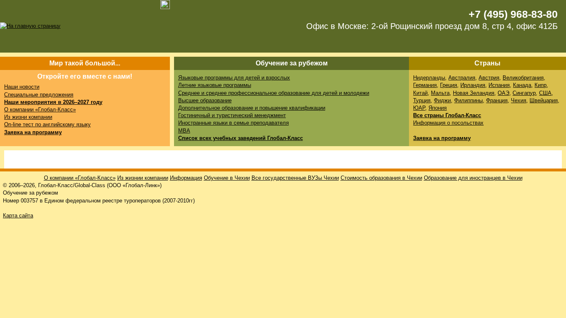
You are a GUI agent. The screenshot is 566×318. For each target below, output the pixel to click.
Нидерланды (429, 78)
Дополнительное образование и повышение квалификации (251, 108)
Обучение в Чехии (227, 178)
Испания (499, 85)
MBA (184, 131)
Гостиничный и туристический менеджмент (232, 115)
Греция (448, 85)
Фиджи (442, 100)
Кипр (541, 85)
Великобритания (523, 78)
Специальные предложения (38, 95)
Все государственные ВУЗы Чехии (295, 178)
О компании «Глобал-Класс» (40, 109)
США (545, 93)
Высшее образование (205, 100)
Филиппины (468, 100)
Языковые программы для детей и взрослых (234, 78)
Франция (497, 100)
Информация (186, 178)
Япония (437, 108)
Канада (522, 85)
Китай (420, 93)
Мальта (440, 93)
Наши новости (21, 87)
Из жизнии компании (142, 178)
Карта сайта (18, 215)
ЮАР (419, 108)
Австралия (461, 78)
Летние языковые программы (214, 85)
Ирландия (472, 85)
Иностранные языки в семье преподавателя (233, 123)
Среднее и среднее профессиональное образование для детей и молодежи (273, 93)
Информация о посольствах (448, 123)
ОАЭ (503, 93)
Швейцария (544, 100)
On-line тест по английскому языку (47, 124)
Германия (425, 85)
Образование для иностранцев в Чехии (473, 178)
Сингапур (524, 93)
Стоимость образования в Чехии (381, 178)
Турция (422, 100)
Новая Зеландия (473, 93)
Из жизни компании (28, 117)
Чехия (518, 100)
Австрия (489, 78)
